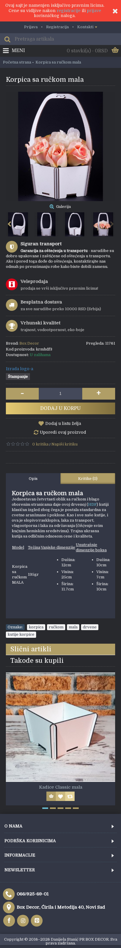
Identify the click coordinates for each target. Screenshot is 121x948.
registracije (68, 10)
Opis (33, 478)
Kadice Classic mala (60, 787)
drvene (90, 627)
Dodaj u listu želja (63, 423)
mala (73, 627)
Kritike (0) (88, 478)
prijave (94, 10)
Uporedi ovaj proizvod (63, 432)
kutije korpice (21, 634)
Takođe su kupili (37, 660)
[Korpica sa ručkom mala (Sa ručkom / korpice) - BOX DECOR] (60, 146)
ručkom (56, 627)
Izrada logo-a (19, 368)
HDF (92, 504)
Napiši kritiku (64, 444)
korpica (36, 627)
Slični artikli (30, 649)
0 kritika (40, 444)
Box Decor (29, 343)
